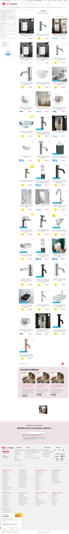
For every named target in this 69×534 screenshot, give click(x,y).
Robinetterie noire (37, 487)
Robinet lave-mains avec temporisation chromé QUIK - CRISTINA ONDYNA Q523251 (26, 280)
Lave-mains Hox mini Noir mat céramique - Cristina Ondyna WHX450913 (26, 306)
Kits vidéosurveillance (5, 503)
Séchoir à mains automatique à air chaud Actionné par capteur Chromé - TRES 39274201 (26, 330)
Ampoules (53, 496)
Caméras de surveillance (38, 500)
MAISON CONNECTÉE (23, 492)
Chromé (7, 16)
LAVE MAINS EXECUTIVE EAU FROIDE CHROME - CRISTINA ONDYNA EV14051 (43, 157)
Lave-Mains (4, 42)
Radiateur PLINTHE (54, 476)
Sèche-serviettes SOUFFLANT (23, 483)
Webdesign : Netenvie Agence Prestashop (43, 532)
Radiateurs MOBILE (5, 484)
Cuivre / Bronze (11, 16)
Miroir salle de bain (38, 477)
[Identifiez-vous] (60, 3)
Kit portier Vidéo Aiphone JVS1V (39, 503)
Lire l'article (25, 395)
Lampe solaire (54, 502)
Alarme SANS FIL (4, 500)
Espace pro (55, 0)
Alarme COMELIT (4, 497)
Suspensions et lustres (55, 500)
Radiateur (23, 387)
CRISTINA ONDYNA (10, 11)
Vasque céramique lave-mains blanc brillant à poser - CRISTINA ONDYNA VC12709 (43, 83)
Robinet (36, 480)
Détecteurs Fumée (21, 505)
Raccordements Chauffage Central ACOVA (32, 452)
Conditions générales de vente (48, 452)
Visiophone (37, 494)
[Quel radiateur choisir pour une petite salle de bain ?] (43, 377)
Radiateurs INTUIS (5, 476)
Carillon (3, 507)
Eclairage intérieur (54, 494)
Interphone (36, 495)
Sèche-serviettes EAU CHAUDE (23, 481)
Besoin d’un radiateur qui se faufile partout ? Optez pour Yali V (28, 386)
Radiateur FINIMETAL (55, 475)
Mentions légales (46, 450)
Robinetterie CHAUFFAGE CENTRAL (57, 481)
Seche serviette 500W (22, 486)
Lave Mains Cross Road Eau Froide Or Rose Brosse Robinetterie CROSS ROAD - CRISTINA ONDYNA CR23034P (26, 355)
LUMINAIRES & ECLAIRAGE (57, 492)
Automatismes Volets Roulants (23, 501)
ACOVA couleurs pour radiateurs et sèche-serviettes (34, 450)
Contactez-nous (46, 456)
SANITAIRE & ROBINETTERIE (41, 470)
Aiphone (36, 496)
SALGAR (5, 13)
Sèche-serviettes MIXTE (22, 482)
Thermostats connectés (22, 500)
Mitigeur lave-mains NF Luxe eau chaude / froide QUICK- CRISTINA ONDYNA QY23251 (26, 83)
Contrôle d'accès (4, 506)
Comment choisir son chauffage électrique (32, 458)
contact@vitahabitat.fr (5, 453)
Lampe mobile (54, 503)
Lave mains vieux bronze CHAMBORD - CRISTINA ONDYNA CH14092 (26, 181)
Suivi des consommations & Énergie (24, 503)
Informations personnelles (19, 450)
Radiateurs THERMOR (5, 481)
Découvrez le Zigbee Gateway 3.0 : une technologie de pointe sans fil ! (57, 386)
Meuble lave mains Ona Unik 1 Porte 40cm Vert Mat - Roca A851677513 (59, 157)
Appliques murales (54, 497)
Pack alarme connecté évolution (7, 511)
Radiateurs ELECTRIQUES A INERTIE (7, 487)
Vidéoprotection (37, 498)
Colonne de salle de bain (38, 474)
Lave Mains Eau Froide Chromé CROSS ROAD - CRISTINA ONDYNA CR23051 (42, 305)
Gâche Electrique (37, 505)
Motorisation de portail (22, 496)
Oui (1, 24)
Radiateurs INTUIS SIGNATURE (6, 478)
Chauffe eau (37, 478)
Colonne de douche (38, 475)
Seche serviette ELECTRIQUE (23, 484)
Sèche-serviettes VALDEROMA (23, 478)
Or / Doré (9, 17)
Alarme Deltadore (21, 495)
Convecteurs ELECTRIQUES (6, 489)
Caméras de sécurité (5, 505)
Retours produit (17, 452)
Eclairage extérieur (54, 495)
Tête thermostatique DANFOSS (56, 482)
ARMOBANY (2, 11)
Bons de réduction (18, 460)
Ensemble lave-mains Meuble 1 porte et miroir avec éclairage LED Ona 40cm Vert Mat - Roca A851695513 (43, 182)
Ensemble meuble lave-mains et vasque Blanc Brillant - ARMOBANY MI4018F (26, 35)
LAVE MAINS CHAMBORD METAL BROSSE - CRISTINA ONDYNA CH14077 (43, 230)
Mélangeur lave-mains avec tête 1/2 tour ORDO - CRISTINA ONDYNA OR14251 (26, 206)
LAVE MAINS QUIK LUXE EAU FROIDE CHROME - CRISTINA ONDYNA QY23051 (59, 280)
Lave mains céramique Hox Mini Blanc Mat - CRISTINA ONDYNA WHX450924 (59, 306)
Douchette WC (37, 481)
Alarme (3, 494)
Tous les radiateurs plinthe (29, 454)
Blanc (2, 16)
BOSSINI (6, 11)
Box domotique (21, 494)
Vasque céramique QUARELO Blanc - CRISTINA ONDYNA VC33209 (26, 255)
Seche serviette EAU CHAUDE (56, 478)
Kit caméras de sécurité (5, 512)
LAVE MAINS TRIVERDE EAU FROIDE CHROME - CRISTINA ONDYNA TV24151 (59, 59)
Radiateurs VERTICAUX (5, 486)
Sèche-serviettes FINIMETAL (23, 475)
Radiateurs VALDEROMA (5, 474)
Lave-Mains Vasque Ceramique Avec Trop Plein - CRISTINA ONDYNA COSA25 (59, 84)
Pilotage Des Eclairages (22, 502)
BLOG (8, 0)
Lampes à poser (54, 501)
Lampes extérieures (54, 505)
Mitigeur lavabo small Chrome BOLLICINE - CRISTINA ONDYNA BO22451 (26, 231)
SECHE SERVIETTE (22, 470)
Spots (52, 498)
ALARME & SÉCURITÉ (6, 492)
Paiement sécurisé (46, 454)
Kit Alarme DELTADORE (5, 496)
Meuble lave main (37, 482)
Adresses (16, 458)
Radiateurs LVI (4, 475)
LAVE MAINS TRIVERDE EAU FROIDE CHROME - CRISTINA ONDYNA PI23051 (59, 206)
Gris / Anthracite (3, 17)
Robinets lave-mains (5, 45)
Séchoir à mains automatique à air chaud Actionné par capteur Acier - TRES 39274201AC (59, 108)
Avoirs (16, 456)
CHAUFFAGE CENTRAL (56, 470)
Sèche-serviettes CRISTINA (22, 480)
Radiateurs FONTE (5, 482)
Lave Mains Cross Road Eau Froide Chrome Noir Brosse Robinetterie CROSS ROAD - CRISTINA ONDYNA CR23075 (42, 281)
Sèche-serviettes (27, 387)
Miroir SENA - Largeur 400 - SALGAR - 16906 (43, 205)
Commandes (17, 454)
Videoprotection (4, 502)
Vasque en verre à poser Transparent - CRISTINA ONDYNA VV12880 (26, 132)
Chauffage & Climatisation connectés (24, 498)
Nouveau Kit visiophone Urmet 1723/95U (41, 502)
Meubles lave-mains (5, 44)
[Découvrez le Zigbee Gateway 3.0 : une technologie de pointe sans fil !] (57, 377)
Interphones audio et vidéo (6, 508)
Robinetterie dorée (38, 488)
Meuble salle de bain (38, 471)
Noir (7, 17)
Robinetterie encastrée (38, 484)
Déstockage (60, 0)
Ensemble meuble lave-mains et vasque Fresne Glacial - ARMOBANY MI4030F (42, 59)
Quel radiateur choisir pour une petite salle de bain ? (42, 386)
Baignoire (36, 476)
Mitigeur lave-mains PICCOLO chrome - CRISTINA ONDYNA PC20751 (43, 35)
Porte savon (37, 483)
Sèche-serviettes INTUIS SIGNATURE (24, 477)
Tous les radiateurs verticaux (30, 456)
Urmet (36, 497)
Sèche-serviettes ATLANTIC (22, 474)
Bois (4, 16)
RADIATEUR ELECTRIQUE (7, 470)
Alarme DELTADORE (5, 495)
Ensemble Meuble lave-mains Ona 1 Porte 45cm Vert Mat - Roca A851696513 (43, 255)
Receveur (36, 486)
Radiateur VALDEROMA (55, 474)
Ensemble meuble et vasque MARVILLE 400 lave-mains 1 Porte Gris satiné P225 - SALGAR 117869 (43, 330)
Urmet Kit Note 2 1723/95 (39, 501)
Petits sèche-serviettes (22, 487)
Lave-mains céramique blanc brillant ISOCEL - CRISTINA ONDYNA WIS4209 (59, 230)
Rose (12, 17)
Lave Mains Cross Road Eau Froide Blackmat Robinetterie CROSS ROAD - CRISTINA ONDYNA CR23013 (59, 330)
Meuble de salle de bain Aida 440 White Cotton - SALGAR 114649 (43, 108)
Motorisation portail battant (23, 497)
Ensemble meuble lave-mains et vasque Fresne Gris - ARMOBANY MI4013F (26, 59)
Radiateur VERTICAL (54, 477)
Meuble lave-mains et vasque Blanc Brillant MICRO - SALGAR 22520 (59, 35)
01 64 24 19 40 (39, 0)
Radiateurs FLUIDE (5, 483)
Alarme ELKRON (4, 498)
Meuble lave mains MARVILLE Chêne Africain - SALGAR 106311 (59, 132)
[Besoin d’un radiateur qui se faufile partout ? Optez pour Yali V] (28, 377)
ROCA (2, 13)
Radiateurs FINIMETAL (5, 477)
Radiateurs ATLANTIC (5, 480)
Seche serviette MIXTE (55, 480)
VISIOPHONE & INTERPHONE (41, 492)
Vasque (36, 489)
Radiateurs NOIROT (5, 472)
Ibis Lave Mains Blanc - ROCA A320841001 (26, 157)
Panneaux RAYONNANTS (5, 488)
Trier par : (57, 16)
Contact (66, 0)
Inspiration (49, 0)
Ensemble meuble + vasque (39, 472)
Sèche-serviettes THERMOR (23, 476)
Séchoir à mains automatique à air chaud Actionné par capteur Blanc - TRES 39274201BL (26, 108)
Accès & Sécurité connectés (6, 501)
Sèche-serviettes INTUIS (22, 472)
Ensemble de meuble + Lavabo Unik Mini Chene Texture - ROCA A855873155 (59, 255)
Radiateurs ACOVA (5, 471)
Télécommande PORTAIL (5, 509)
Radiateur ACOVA (54, 472)
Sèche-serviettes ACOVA (22, 471)
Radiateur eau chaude (55, 471)
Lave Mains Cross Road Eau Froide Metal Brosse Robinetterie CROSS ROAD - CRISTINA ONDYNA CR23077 (43, 133)
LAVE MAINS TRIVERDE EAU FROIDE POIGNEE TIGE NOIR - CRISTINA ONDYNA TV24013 (59, 182)
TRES (7, 13)
